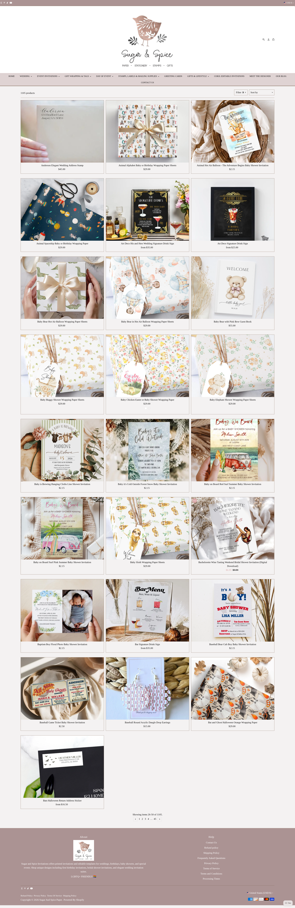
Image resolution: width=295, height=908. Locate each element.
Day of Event (104, 76)
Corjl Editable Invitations (229, 76)
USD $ (289, 3)
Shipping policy (69, 896)
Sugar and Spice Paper (50, 899)
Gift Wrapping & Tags (77, 76)
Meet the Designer (260, 76)
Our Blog (281, 76)
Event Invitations (47, 76)
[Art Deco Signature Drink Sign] (232, 209)
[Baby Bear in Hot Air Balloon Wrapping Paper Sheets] (147, 288)
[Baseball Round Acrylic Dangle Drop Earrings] (147, 688)
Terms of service (54, 896)
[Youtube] (11, 3)
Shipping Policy (211, 853)
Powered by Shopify (74, 899)
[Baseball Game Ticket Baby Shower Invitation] (62, 688)
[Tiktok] (7, 3)
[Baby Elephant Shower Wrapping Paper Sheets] (232, 366)
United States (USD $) (260, 893)
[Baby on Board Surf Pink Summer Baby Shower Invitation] (62, 528)
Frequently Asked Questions (211, 858)
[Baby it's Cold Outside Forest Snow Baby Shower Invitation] (147, 450)
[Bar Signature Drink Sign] (147, 610)
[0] (273, 39)
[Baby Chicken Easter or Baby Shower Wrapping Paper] (147, 366)
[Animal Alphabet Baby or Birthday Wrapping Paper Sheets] (147, 131)
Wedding (25, 76)
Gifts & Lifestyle (197, 76)
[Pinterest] (4, 3)
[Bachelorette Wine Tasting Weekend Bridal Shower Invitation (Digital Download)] (232, 528)
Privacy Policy (211, 863)
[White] (146, 408)
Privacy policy (40, 896)
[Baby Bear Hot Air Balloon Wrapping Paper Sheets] (62, 288)
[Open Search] (264, 39)
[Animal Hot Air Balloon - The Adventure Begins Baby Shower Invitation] (232, 131)
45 (155, 819)
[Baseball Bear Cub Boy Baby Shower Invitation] (232, 610)
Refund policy (211, 847)
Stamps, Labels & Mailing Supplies (138, 76)
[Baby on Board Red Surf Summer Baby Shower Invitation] (232, 450)
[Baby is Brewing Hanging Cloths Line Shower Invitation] (62, 450)
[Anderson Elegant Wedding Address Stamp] (62, 131)
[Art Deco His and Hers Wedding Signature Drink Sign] (147, 209)
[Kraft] (149, 408)
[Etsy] (1, 3)
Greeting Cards (173, 76)
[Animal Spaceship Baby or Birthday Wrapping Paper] (62, 209)
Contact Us (147, 82)
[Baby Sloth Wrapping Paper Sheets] (147, 528)
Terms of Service (211, 868)
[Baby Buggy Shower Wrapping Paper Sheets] (62, 366)
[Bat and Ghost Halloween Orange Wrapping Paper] (232, 688)
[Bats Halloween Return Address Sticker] (62, 766)
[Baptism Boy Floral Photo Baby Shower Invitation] (62, 610)
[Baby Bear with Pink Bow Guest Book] (232, 288)
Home (12, 76)
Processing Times (211, 878)
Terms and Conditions (211, 873)
